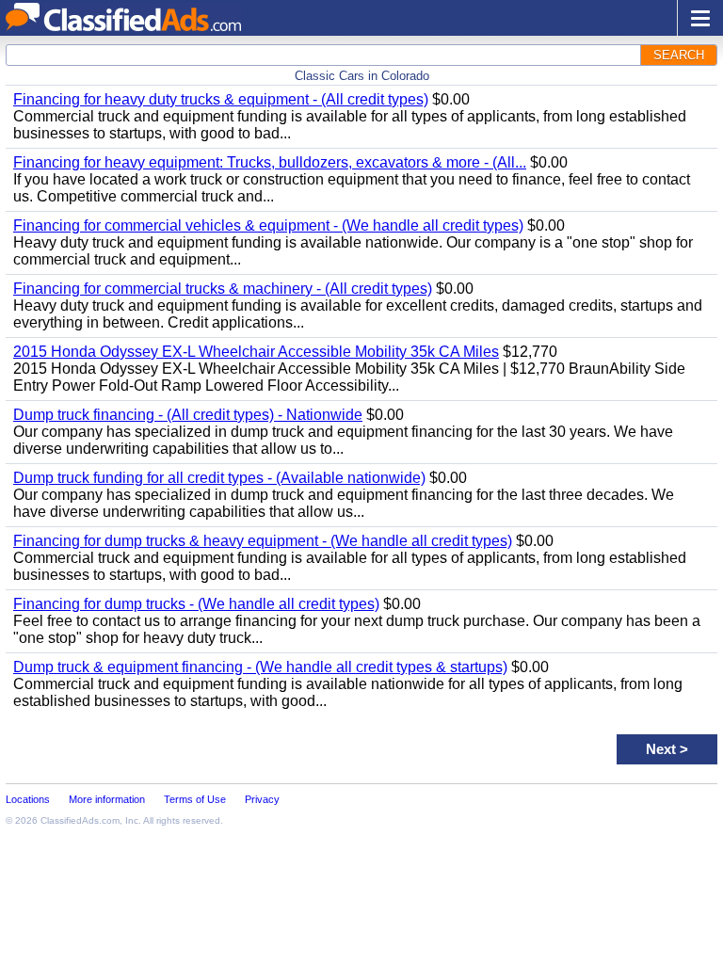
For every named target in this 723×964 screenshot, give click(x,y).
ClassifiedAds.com (80, 820)
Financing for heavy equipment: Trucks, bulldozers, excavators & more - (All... (269, 162)
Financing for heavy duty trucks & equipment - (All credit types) (220, 99)
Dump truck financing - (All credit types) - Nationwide (187, 415)
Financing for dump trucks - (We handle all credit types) (196, 604)
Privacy (262, 799)
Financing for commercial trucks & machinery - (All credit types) (222, 289)
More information (107, 799)
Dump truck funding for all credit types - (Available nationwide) (219, 478)
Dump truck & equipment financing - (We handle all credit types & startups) (260, 667)
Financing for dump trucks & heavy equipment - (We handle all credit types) (262, 541)
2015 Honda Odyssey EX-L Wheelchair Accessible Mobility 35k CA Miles (256, 352)
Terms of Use (195, 799)
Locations (28, 799)
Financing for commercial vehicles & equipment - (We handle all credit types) (268, 225)
